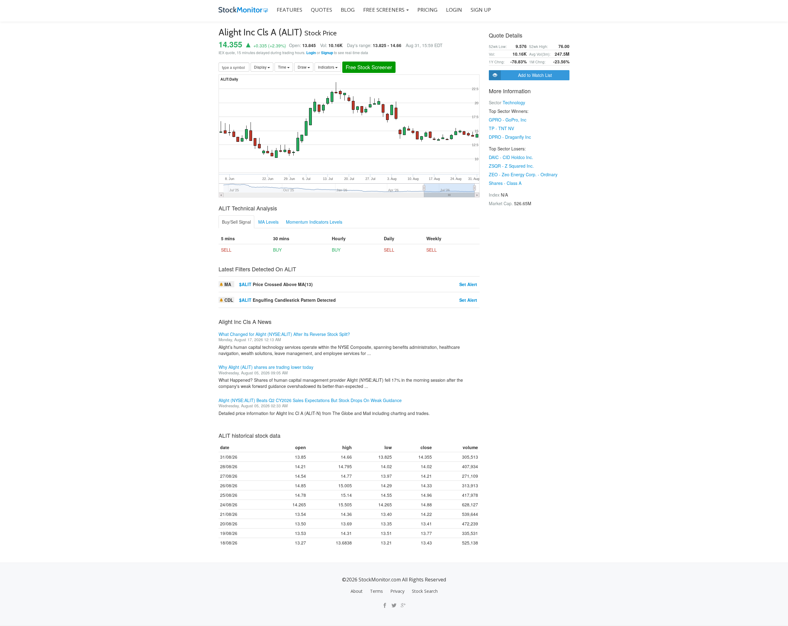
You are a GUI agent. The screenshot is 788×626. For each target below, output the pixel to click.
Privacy (397, 591)
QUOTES (321, 9)
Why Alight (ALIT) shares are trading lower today (266, 367)
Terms (376, 591)
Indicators (326, 67)
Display (260, 67)
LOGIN (454, 9)
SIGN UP (481, 9)
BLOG (348, 9)
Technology (514, 102)
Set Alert (468, 284)
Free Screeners (384, 9)
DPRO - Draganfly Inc (510, 137)
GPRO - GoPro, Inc (507, 120)
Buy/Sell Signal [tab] (236, 222)
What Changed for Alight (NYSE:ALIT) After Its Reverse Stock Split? (284, 334)
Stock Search (425, 591)
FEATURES (289, 9)
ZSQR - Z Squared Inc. (511, 166)
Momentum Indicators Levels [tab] (314, 222)
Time (282, 67)
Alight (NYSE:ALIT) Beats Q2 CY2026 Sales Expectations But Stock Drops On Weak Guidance (310, 400)
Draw (303, 67)
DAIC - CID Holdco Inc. (511, 157)
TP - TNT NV (501, 128)
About (357, 591)
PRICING (427, 9)
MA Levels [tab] (268, 222)
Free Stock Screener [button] (369, 67)
